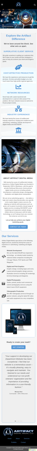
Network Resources (18, 93)
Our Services (10, 236)
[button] (4, 386)
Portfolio (14, 442)
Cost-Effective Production (18, 73)
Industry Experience (18, 114)
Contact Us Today (18, 227)
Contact (23, 442)
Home (9, 438)
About (18, 438)
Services (26, 438)
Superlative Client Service (18, 51)
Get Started (18, 347)
